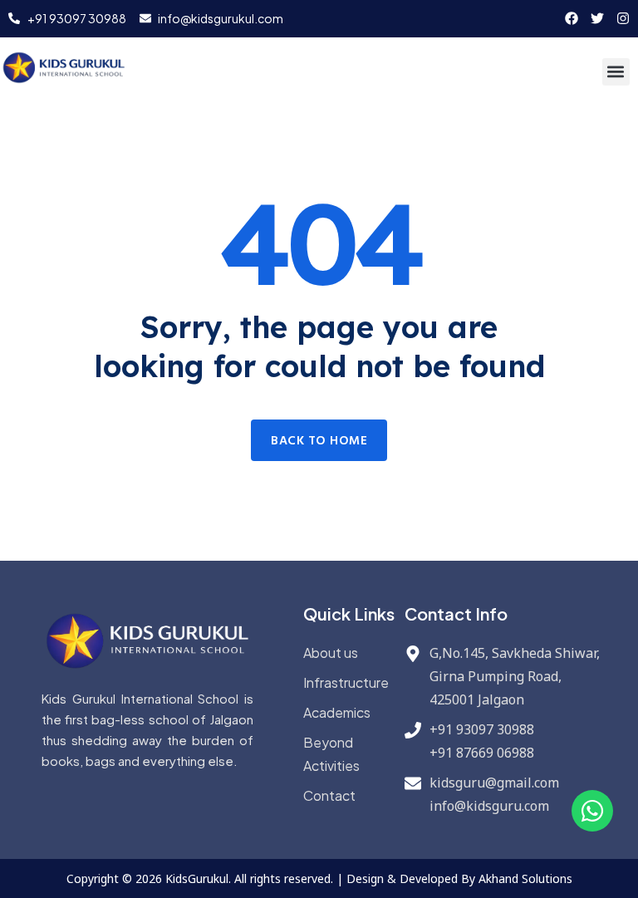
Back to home (319, 441)
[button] (616, 72)
